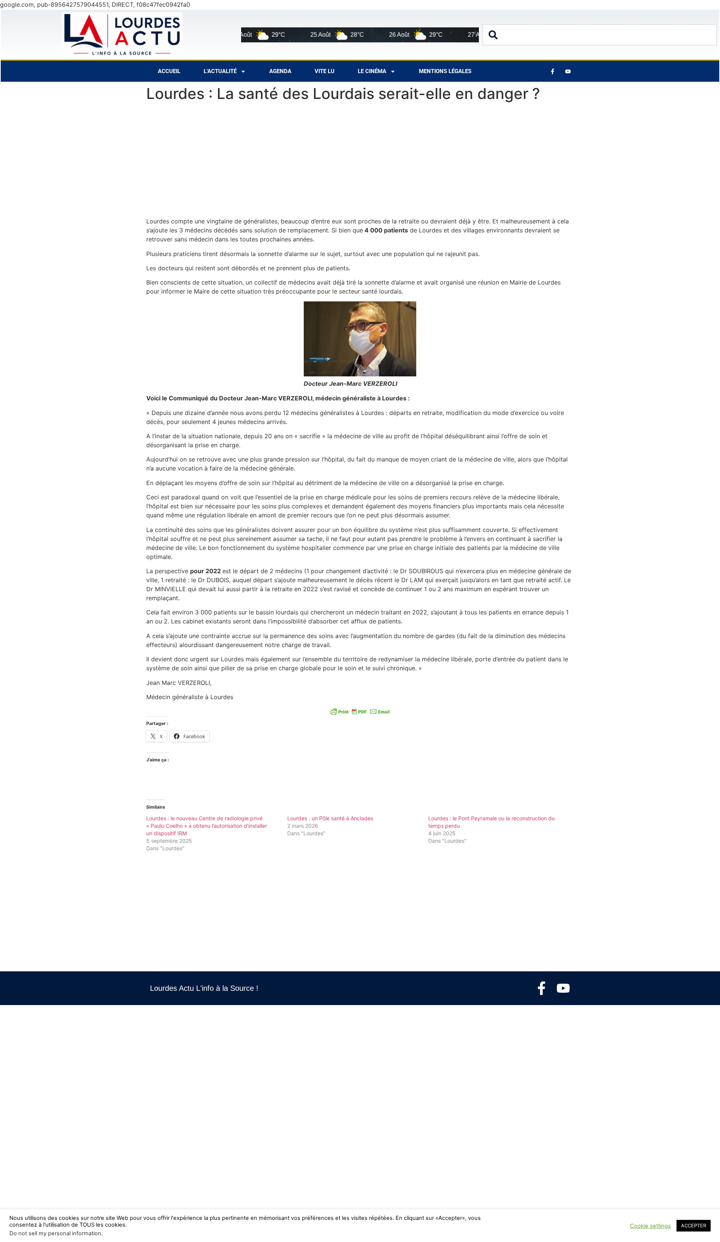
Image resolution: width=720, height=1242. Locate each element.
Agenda (280, 71)
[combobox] (600, 34)
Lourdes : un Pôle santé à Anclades (330, 818)
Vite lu (324, 71)
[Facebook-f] (541, 988)
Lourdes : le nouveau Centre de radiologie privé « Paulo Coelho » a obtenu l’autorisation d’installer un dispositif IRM (206, 825)
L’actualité (220, 71)
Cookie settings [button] (650, 1226)
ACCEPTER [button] (693, 1226)
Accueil (169, 71)
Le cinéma (372, 71)
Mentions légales (445, 71)
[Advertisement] (360, 161)
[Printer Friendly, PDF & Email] (360, 711)
